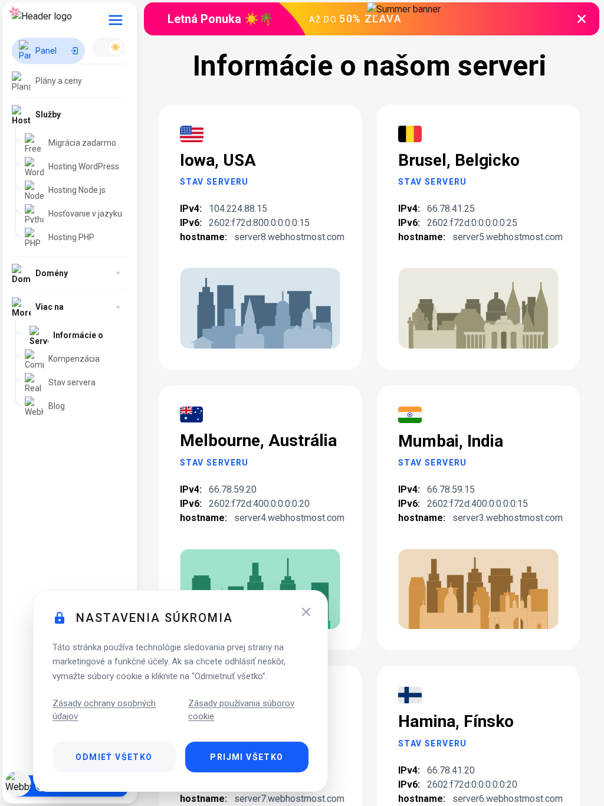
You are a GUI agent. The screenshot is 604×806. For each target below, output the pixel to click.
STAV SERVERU (214, 181)
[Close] (306, 612)
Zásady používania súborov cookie (241, 709)
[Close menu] (115, 20)
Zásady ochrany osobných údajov (104, 709)
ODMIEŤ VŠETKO (114, 757)
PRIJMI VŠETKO (246, 757)
